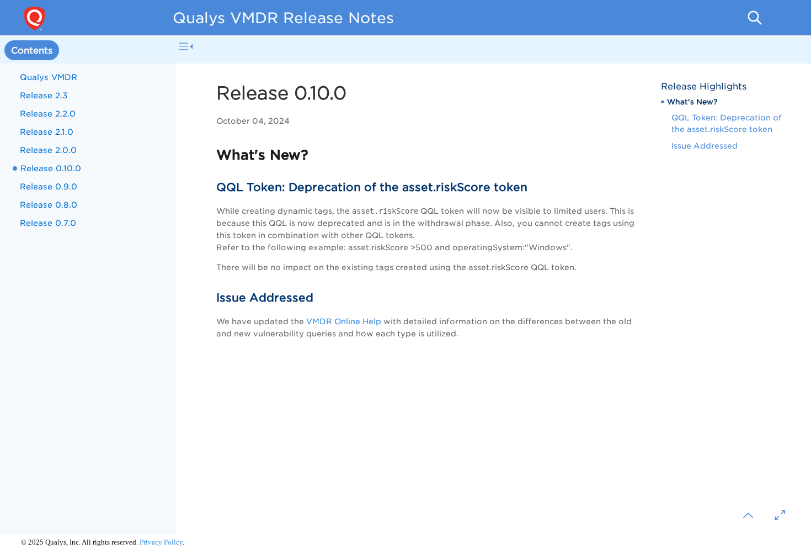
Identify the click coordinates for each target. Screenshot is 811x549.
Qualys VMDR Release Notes (283, 18)
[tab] (31, 50)
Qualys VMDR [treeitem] (48, 77)
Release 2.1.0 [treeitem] (46, 131)
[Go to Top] (748, 515)
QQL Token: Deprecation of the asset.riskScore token (726, 123)
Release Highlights (703, 86)
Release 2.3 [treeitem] (43, 95)
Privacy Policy (161, 542)
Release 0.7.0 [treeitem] (48, 223)
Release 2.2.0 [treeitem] (48, 113)
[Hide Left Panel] (186, 46)
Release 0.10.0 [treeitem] (50, 168)
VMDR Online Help (343, 321)
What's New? (692, 101)
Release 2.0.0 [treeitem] (48, 150)
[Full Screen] (780, 515)
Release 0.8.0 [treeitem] (48, 204)
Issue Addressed (704, 145)
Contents (31, 50)
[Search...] (754, 18)
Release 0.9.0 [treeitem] (48, 186)
